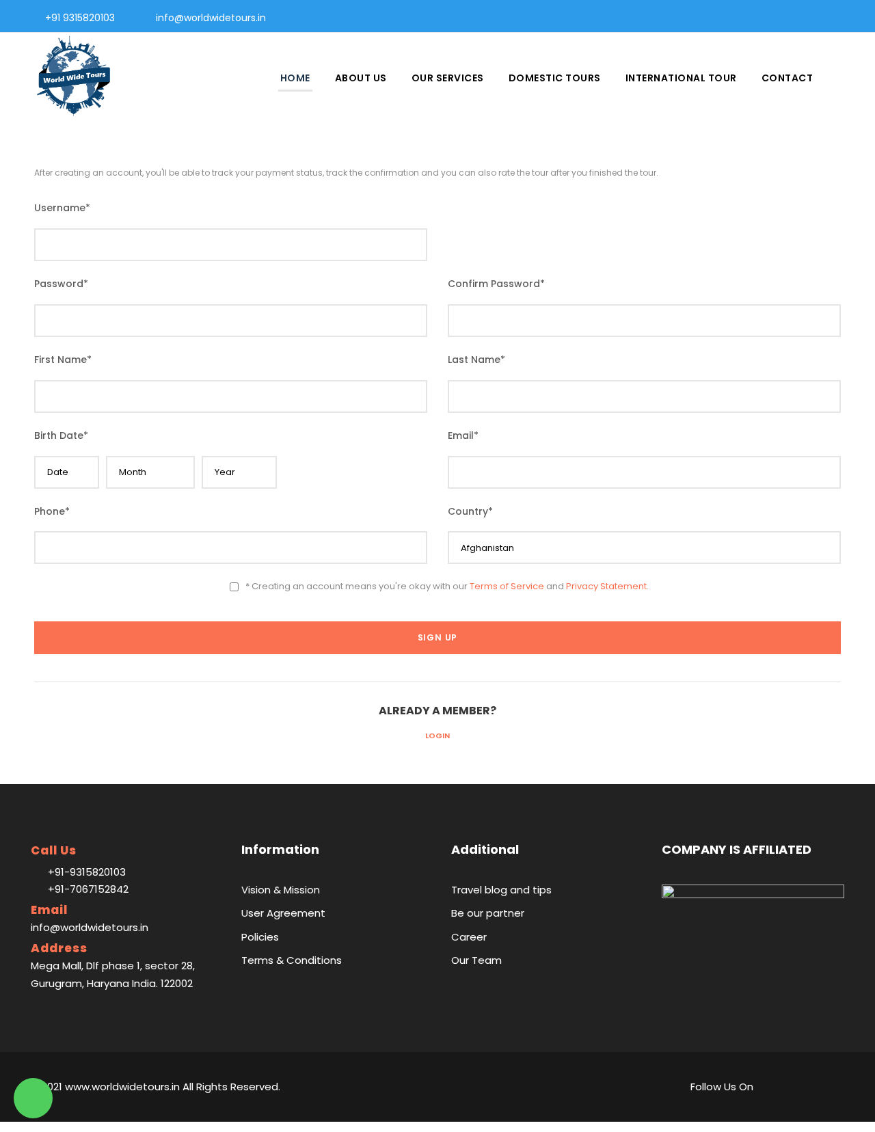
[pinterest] (800, 18)
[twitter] (822, 18)
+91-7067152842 (88, 889)
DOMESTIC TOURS (555, 78)
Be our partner (487, 913)
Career (469, 937)
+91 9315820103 (80, 18)
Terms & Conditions (291, 960)
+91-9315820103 (87, 872)
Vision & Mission (280, 889)
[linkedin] (778, 18)
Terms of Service (507, 586)
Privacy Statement (606, 586)
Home (295, 78)
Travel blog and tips (501, 889)
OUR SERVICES (448, 78)
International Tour (681, 78)
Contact (787, 78)
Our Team (476, 960)
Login (437, 735)
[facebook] (756, 18)
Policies (260, 937)
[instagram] (844, 18)
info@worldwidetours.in (211, 18)
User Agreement (283, 913)
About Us (361, 78)
